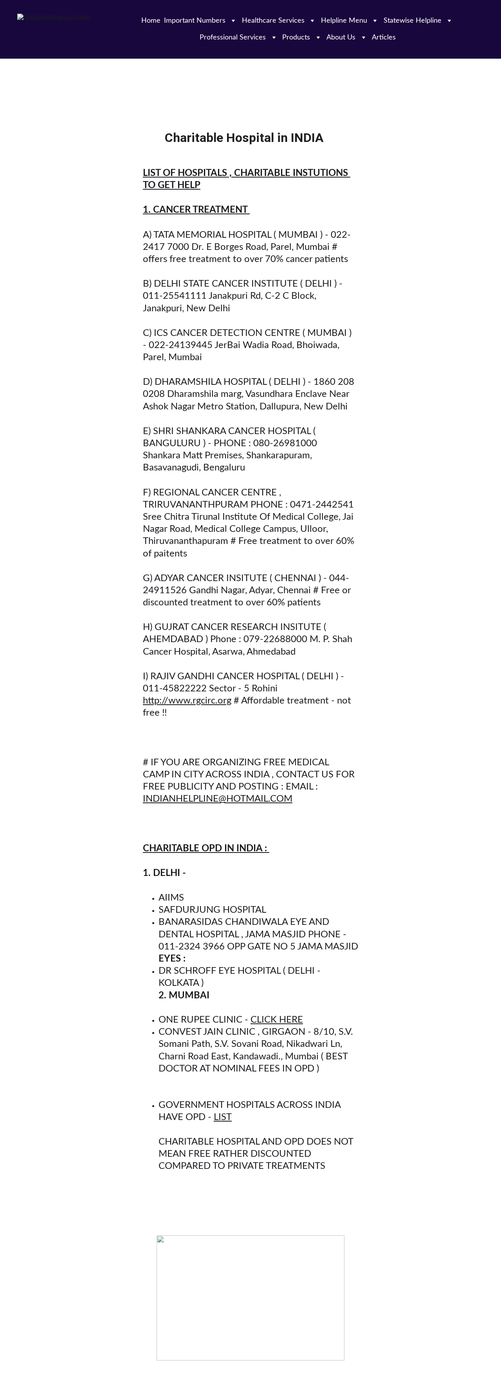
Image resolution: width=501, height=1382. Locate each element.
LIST (223, 1117)
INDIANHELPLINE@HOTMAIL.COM (217, 799)
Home (150, 20)
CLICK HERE (276, 1020)
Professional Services (233, 37)
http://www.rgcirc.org (187, 700)
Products (296, 37)
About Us (340, 37)
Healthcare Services (273, 20)
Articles (384, 37)
